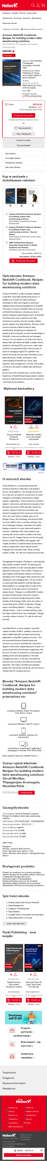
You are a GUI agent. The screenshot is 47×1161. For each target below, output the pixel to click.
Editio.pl (11, 1111)
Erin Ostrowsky (40, 992)
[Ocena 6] (37, 83)
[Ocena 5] (35, 83)
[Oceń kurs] (10, 792)
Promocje (18, 18)
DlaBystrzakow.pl (32, 1111)
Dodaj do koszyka (23, 115)
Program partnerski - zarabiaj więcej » (23, 1032)
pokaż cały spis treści (16, 923)
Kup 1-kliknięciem (24, 134)
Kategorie (7, 13)
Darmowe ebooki (10, 23)
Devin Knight (30, 992)
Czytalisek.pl (13, 1123)
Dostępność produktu (14, 163)
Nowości (26, 18)
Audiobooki (8, 18)
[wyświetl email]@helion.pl (17, 1144)
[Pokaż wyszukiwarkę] (33, 5)
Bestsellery (36, 18)
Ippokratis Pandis (15, 239)
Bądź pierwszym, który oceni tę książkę (32, 86)
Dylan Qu (21, 250)
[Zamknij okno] (41, 1150)
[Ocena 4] (32, 83)
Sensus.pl (29, 1108)
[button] (42, 409)
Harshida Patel (14, 223)
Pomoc (34, 756)
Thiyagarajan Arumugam (28, 64)
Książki (15, 13)
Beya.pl (29, 1119)
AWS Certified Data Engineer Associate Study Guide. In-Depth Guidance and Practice (23, 245)
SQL (32, 851)
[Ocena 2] (26, 83)
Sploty (28, 1123)
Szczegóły (12, 158)
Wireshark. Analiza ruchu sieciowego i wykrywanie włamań (33, 438)
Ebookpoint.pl (31, 1115)
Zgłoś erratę (7, 843)
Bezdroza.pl (13, 1115)
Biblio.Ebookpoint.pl (16, 1127)
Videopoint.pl (13, 1119)
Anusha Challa (35, 237)
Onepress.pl (13, 1108)
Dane (5, 851)
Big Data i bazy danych (18, 851)
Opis (10, 153)
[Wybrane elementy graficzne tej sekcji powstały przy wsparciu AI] (42, 472)
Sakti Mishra (13, 250)
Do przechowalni (23, 145)
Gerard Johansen (14, 992)
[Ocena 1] (24, 83)
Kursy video (32, 13)
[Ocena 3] (29, 83)
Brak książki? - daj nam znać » (30, 1044)
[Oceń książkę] (32, 83)
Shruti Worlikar (36, 61)
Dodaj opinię (26, 793)
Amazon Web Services (20, 849)
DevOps (6, 849)
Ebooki (22, 13)
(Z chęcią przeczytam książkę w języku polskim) (32, 75)
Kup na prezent (24, 128)
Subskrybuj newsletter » (27, 1055)
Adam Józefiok (34, 444)
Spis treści (12, 167)
